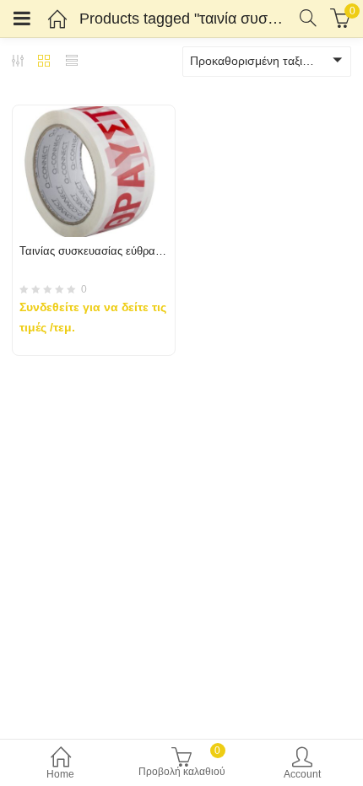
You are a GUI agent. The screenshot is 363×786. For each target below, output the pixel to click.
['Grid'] (44, 62)
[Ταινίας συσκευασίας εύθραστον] (94, 115)
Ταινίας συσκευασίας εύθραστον (98, 251)
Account (302, 774)
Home (60, 774)
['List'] (72, 62)
